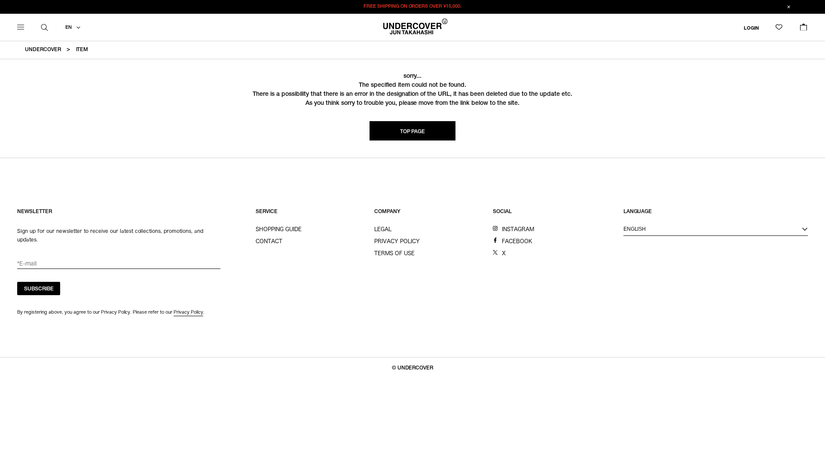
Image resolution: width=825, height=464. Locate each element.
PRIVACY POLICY (397, 241)
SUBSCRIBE (39, 289)
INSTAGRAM (518, 229)
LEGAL (382, 229)
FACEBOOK (517, 241)
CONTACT (269, 241)
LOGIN (751, 28)
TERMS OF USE (394, 253)
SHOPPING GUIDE (279, 229)
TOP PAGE (412, 131)
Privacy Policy (188, 312)
